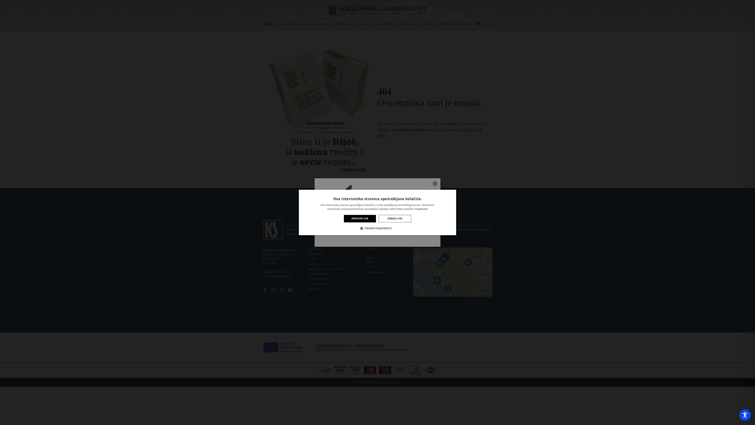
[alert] (377, 212)
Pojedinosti (421, 209)
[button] (377, 228)
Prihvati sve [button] (360, 218)
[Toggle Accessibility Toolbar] (745, 415)
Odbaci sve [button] (395, 218)
